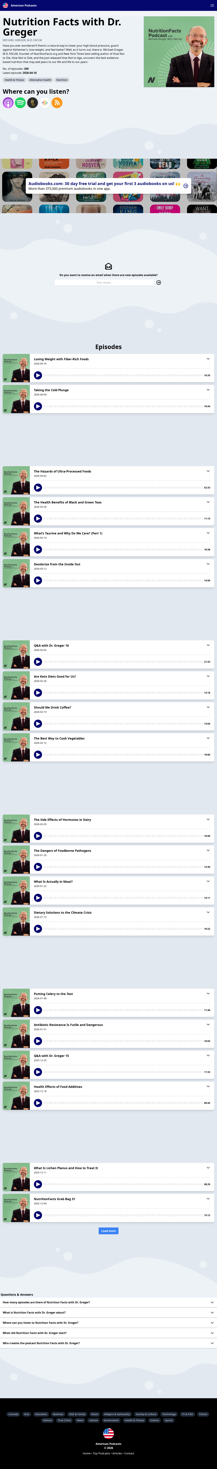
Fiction (203, 1414)
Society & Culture (146, 1414)
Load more (108, 1231)
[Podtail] (32, 103)
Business (58, 1414)
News (80, 1420)
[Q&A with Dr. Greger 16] (16, 654)
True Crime (64, 1420)
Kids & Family (77, 1414)
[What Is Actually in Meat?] (16, 890)
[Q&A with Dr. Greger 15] (16, 1065)
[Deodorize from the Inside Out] (16, 573)
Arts (26, 1414)
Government (111, 1420)
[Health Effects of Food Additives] (16, 1096)
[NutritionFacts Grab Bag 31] (16, 1208)
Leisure (93, 1420)
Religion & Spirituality (117, 1414)
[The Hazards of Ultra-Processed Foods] (16, 480)
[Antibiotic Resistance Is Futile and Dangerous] (16, 1034)
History (47, 1420)
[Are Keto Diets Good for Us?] (16, 685)
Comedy (13, 1414)
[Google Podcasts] (45, 103)
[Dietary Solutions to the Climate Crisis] (16, 921)
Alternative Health (40, 79)
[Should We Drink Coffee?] (16, 716)
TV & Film (187, 1414)
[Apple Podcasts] (8, 103)
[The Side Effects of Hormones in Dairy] (16, 829)
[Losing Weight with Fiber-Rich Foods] (16, 368)
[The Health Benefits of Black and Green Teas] (16, 511)
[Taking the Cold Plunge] (16, 399)
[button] (212, 5)
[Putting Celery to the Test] (16, 1003)
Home (87, 1453)
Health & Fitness (14, 79)
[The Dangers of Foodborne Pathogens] (16, 859)
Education (41, 1414)
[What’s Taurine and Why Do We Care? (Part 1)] (16, 542)
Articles (117, 1453)
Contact (129, 1453)
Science (154, 1420)
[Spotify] (20, 103)
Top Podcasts (101, 1453)
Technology (169, 1414)
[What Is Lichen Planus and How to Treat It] (16, 1177)
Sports (169, 1420)
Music (94, 1414)
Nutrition (61, 79)
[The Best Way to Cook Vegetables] (16, 747)
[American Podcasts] (108, 1433)
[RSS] (57, 103)
